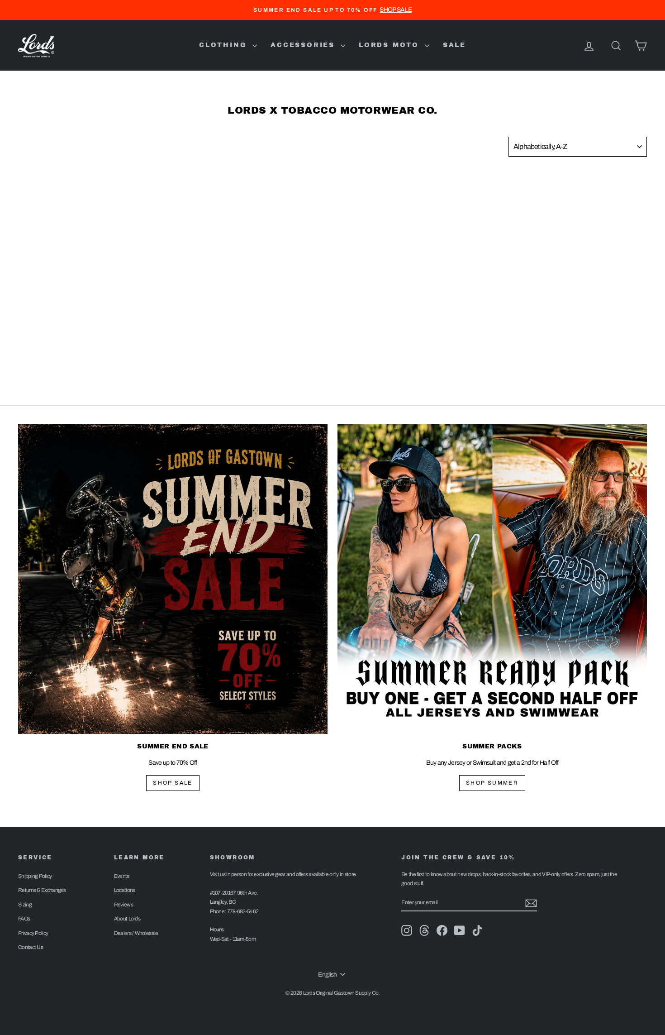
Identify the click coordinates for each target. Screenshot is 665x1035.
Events (121, 876)
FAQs (24, 918)
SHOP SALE (173, 783)
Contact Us (30, 947)
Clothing (224, 45)
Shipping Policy (35, 876)
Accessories (304, 45)
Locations (124, 890)
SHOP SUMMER (492, 783)
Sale (454, 45)
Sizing (25, 904)
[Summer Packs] (492, 579)
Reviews (123, 904)
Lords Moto (391, 45)
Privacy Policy (33, 933)
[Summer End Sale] (173, 579)
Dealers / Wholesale (136, 933)
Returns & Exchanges (42, 890)
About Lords (127, 918)
